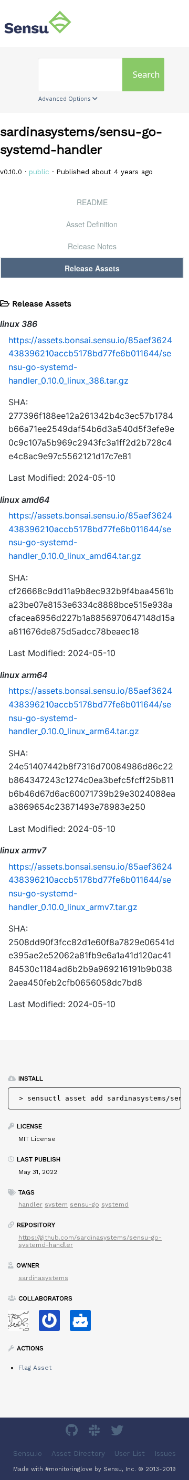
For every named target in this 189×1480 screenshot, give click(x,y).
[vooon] (22, 1323)
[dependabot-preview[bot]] (53, 1323)
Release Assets (92, 268)
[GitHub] (73, 1432)
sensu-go (84, 1204)
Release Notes (92, 246)
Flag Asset (34, 1367)
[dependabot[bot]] (84, 1323)
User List (129, 1453)
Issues (165, 1453)
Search (146, 74)
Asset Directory (78, 1453)
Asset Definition (92, 224)
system (56, 1204)
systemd (115, 1204)
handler (30, 1204)
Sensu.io (27, 1453)
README (92, 202)
